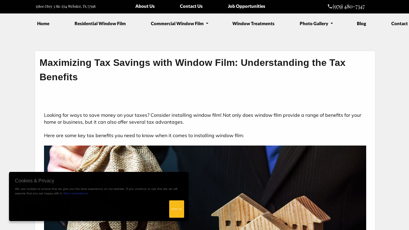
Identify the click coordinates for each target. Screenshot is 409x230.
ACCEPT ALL (176, 209)
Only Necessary (37, 209)
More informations (75, 193)
